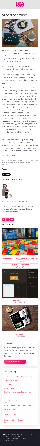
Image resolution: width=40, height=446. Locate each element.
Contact (33, 434)
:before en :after (20, 300)
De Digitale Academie (10, 438)
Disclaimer (6, 436)
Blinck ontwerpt (20, 334)
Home (4, 434)
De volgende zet (10, 415)
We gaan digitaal (10, 409)
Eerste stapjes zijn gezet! (13, 400)
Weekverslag (23, 162)
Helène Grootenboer (20, 265)
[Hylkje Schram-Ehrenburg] (7, 191)
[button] (3, 4)
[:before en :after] (20, 283)
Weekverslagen (8, 440)
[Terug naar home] (20, 4)
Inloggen (24, 438)
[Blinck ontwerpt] (20, 318)
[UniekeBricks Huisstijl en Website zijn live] (20, 241)
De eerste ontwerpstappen (14, 420)
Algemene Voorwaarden (18, 434)
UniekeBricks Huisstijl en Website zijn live (19, 376)
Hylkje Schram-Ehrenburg (20, 160)
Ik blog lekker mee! (15, 361)
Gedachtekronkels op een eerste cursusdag (20, 405)
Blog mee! (17, 436)
